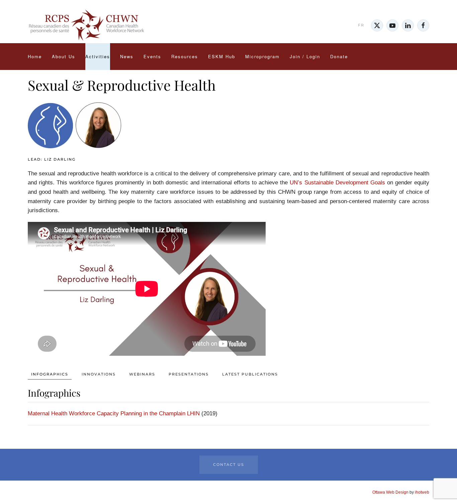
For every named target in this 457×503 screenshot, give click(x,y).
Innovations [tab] (99, 374)
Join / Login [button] (305, 56)
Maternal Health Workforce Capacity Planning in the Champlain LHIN (114, 413)
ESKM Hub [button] (221, 56)
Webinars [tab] (142, 374)
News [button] (126, 56)
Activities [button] (97, 56)
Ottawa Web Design (390, 492)
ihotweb (422, 492)
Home (35, 56)
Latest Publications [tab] (250, 374)
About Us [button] (63, 56)
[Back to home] (86, 25)
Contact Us (228, 464)
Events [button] (152, 56)
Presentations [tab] (189, 374)
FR (361, 25)
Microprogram (262, 56)
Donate (339, 56)
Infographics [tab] (49, 374)
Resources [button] (184, 56)
